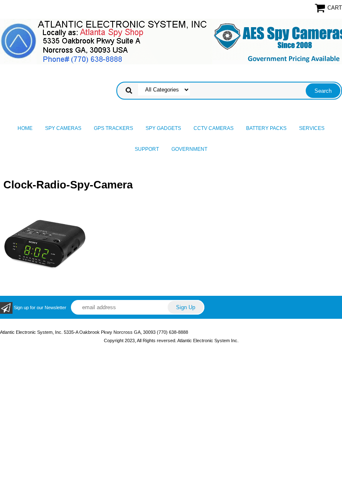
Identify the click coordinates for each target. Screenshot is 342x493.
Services (311, 128)
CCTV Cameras (214, 128)
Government (189, 149)
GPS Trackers (113, 128)
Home (25, 128)
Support (147, 149)
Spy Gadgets (163, 128)
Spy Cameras (63, 128)
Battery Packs (266, 128)
